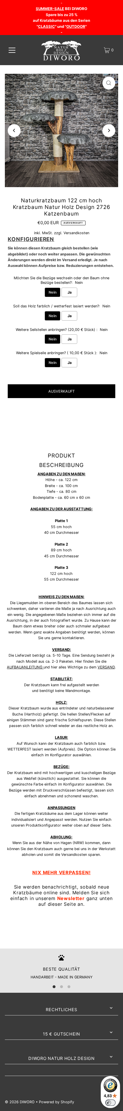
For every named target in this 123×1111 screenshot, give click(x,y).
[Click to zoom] (108, 83)
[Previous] (14, 130)
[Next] (108, 130)
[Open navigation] (12, 50)
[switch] (110, 1103)
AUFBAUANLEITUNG (25, 667)
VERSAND (106, 667)
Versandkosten (76, 233)
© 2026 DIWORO (20, 1102)
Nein (53, 292)
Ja (70, 292)
